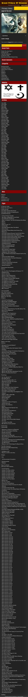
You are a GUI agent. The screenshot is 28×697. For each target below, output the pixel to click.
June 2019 (3, 188)
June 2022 (3, 146)
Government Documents (7, 267)
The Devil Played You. (7, 414)
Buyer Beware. (5, 346)
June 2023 (3, 129)
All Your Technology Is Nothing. (9, 430)
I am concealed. (5, 290)
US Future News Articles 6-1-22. (9, 670)
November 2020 (5, 164)
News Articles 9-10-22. (7, 598)
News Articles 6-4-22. (7, 587)
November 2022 (5, 139)
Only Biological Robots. (7, 606)
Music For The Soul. (6, 296)
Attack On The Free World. (8, 478)
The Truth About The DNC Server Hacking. (12, 656)
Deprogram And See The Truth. (9, 381)
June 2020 (3, 171)
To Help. (4, 664)
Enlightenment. (5, 272)
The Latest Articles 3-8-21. (8, 641)
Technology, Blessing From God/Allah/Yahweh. (13, 439)
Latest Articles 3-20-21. (7, 521)
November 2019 (5, 181)
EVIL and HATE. (5, 385)
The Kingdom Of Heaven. (8, 279)
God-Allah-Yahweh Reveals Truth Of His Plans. (13, 233)
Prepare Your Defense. (7, 404)
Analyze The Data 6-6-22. (8, 477)
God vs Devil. (5, 307)
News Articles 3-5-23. (7, 563)
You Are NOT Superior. (7, 689)
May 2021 (3, 155)
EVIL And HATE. (5, 384)
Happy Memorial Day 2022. (8, 510)
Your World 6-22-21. (6, 692)
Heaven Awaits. (5, 355)
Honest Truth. (5, 399)
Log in (3, 196)
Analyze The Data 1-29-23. (8, 470)
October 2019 (4, 183)
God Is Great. (5, 228)
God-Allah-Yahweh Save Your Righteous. (12, 234)
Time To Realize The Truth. (8, 336)
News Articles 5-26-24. (7, 574)
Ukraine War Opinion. (7, 667)
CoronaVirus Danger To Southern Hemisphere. (13, 351)
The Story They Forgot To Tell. (9, 653)
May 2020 (3, 172)
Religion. (3, 72)
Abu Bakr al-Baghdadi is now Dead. (10, 217)
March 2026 (4, 108)
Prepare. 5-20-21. (6, 320)
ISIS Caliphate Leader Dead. (8, 249)
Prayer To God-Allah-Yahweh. (9, 612)
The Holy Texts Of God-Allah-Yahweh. (11, 419)
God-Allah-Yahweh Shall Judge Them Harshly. (13, 236)
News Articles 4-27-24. (7, 567)
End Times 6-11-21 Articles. (8, 304)
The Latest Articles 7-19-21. (8, 646)
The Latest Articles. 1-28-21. (8, 648)
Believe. (4, 223)
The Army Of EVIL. (6, 326)
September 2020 (5, 167)
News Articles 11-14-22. (7, 545)
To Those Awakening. (7, 263)
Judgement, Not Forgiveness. (9, 252)
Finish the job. (5, 52)
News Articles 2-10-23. (7, 555)
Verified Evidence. (6, 265)
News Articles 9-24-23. (7, 602)
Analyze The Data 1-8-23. (8, 471)
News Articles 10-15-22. (7, 539)
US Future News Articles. (7, 466)
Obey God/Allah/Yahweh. (8, 317)
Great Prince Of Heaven (14, 3)
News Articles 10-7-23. (7, 544)
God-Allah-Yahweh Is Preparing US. (10, 212)
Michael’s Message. (6, 295)
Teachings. (4, 75)
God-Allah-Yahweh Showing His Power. (11, 237)
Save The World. (5, 465)
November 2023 (5, 122)
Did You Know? (5, 492)
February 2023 (4, 135)
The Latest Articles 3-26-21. (8, 640)
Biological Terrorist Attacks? (9, 345)
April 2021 (3, 156)
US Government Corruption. (9, 459)
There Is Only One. (6, 260)
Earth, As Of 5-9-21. (6, 383)
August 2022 (4, 143)
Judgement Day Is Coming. (8, 250)
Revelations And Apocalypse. (9, 324)
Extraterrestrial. (5, 66)
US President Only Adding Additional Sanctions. (13, 675)
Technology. (4, 76)
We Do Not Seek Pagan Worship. (10, 339)
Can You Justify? (6, 481)
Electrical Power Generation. (9, 352)
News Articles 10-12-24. (7, 537)
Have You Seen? (6, 513)
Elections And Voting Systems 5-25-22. (11, 494)
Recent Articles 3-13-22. (7, 614)
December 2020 (5, 162)
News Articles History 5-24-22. (9, 605)
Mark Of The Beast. (6, 528)
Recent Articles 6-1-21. (7, 615)
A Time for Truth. (5, 55)
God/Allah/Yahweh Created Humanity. (11, 240)
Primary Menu (7, 8)
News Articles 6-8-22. (7, 589)
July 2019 (3, 187)
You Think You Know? (7, 691)
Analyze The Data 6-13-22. (8, 476)
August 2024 (4, 113)
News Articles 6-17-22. (7, 580)
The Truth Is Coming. (7, 659)
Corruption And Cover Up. (8, 487)
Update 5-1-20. (5, 669)
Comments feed (5, 199)
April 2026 (3, 107)
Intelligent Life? (6, 451)
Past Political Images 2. (7, 608)
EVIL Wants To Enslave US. (8, 390)
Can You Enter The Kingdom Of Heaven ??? (12, 271)
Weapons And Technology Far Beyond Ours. (13, 444)
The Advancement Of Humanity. (9, 441)
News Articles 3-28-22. (7, 560)
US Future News (5, 79)
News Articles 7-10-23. (7, 590)
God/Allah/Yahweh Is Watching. (9, 242)
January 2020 (4, 178)
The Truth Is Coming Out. (8, 657)
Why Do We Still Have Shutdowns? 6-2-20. (12, 371)
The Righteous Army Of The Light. (10, 281)
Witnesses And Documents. (8, 686)
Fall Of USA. (5, 226)
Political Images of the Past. (8, 609)
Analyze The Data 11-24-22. (8, 473)
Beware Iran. (5, 480)
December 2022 (5, 137)
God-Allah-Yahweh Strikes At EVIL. (10, 239)
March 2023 (4, 133)
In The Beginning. (6, 519)
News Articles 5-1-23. (7, 571)
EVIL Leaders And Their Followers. (10, 387)
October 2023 (4, 123)
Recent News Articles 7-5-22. (9, 618)
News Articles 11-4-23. (7, 550)
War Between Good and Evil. (9, 423)
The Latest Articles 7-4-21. (8, 647)
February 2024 (4, 117)
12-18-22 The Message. (7, 300)
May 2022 (3, 148)
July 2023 (3, 127)
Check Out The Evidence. (8, 483)
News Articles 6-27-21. (7, 585)
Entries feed (4, 197)
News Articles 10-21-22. (7, 541)
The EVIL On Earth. (6, 416)
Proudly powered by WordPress (11, 696)
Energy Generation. (6, 432)
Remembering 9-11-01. (7, 323)
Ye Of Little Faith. (6, 688)
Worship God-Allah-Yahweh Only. (9, 57)
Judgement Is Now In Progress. (9, 401)
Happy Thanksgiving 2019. (8, 244)
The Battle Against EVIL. (8, 413)
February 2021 (4, 159)
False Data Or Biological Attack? (10, 497)
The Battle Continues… (7, 362)
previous (5, 35)
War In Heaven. (5, 288)
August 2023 (4, 126)
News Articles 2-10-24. (7, 557)
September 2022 (5, 142)
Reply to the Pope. (5, 341)
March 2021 (4, 158)
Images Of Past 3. (6, 516)
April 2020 (3, 174)
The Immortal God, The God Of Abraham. (12, 258)
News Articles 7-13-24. (7, 592)
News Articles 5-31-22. (7, 576)
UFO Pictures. (5, 666)
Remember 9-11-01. (6, 621)
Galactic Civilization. (7, 500)
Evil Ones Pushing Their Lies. (9, 388)
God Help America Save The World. (10, 227)
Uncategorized (5, 78)
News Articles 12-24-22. (7, 553)
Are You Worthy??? (6, 377)
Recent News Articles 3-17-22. (9, 617)
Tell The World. (5, 630)
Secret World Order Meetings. (9, 628)
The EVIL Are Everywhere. (8, 330)
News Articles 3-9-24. (7, 564)
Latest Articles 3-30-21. (7, 522)
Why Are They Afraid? (7, 369)
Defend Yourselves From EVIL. (9, 303)
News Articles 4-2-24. (7, 566)
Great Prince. (5, 311)
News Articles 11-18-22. (7, 548)
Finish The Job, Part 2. (6, 51)
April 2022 (3, 149)
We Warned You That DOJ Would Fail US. (12, 685)
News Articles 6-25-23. (7, 583)
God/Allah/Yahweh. (6, 68)
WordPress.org (5, 200)
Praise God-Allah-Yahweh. (8, 611)
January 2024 (4, 119)
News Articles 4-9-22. (7, 569)
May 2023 (3, 130)
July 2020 (3, 169)
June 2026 (3, 104)
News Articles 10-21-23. (7, 542)
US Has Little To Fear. (7, 672)
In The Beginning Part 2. (8, 518)
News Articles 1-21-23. (7, 532)
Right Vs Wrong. (6, 625)
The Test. (4, 420)
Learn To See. (5, 526)
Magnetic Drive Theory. (7, 358)
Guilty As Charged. (6, 396)
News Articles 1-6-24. (7, 535)
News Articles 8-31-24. (7, 595)
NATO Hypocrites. (6, 531)
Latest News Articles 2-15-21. (9, 525)
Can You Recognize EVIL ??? (9, 380)
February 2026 (4, 110)
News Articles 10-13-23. (7, 538)
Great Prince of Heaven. (7, 69)
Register (3, 194)
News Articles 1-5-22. (7, 534)
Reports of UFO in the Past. (8, 452)
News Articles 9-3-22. (7, 603)
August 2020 (4, 168)
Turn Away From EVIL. (7, 422)
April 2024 (3, 114)
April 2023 (3, 132)
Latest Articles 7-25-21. (7, 523)
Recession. (4, 619)
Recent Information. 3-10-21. (9, 321)
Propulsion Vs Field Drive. (8, 361)
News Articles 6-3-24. (7, 586)
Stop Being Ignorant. (7, 412)
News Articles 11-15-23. (7, 547)
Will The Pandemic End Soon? (9, 372)
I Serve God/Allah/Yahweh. (8, 246)
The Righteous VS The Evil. (8, 282)
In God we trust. (6, 247)
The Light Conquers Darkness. (9, 332)
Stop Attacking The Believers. (9, 410)
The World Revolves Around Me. (10, 284)
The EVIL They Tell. (6, 417)
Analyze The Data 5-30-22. (8, 474)
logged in (10, 42)
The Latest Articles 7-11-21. (8, 644)
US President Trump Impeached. (9, 682)
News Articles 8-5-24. (7, 596)
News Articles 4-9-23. (7, 570)
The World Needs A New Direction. (10, 364)
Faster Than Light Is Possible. (9, 353)
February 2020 (4, 177)
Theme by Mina (20, 696)
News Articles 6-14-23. (7, 579)
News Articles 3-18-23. (7, 558)
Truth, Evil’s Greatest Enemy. (9, 337)
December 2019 (5, 180)
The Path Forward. (6, 650)
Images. (3, 454)
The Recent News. (6, 651)
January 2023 (4, 136)
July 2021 (3, 152)
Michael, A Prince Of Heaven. (9, 276)
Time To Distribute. (6, 663)
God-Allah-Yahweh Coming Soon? (10, 502)
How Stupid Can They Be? (8, 435)
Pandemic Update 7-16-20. (8, 359)
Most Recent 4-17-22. (7, 316)
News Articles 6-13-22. (7, 577)
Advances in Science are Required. (10, 429)
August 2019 (4, 185)
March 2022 (4, 151)
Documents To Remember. (8, 493)
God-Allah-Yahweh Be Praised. (8, 210)
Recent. (4, 406)
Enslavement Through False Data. (10, 496)
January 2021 (4, 161)
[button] (2, 91)
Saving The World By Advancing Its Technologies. (14, 627)
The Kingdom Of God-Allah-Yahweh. (11, 278)
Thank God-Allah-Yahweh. (8, 256)
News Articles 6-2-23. (7, 582)
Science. (3, 73)
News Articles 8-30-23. (7, 593)
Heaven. (3, 71)
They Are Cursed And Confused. (10, 262)
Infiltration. (4, 400)
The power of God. (6, 259)
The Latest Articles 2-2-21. (8, 638)
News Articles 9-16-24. (7, 599)
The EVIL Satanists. (6, 54)
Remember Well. (6, 624)
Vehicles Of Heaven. (7, 287)
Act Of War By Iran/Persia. (8, 218)
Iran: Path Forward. (6, 292)
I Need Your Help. (6, 356)
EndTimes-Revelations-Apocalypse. (10, 305)
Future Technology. (6, 433)
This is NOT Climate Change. (9, 365)
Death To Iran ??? (6, 224)
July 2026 (3, 103)
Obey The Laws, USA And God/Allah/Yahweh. (13, 319)
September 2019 (5, 184)
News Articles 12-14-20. (7, 551)
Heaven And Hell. (6, 274)
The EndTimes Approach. (8, 329)
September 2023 (5, 124)
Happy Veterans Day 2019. (8, 512)
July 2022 (3, 145)
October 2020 (4, 165)
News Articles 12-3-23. (7, 554)
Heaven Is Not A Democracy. (8, 275)
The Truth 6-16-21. (6, 654)
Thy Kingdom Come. (7, 285)
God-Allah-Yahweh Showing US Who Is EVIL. (13, 509)
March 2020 (4, 175)
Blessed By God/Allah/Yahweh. (9, 301)
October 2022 (4, 140)
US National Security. (7, 673)
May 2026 (3, 106)
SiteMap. (3, 694)
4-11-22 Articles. (6, 468)
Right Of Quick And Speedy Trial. (10, 407)
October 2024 (4, 111)
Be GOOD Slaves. (6, 378)
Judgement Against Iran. (7, 293)
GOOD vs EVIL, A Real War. (8, 394)
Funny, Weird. (5, 499)
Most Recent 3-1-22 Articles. (9, 529)
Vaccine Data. (5, 683)
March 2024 (4, 116)
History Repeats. (6, 397)
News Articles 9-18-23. (7, 601)
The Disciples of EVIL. (7, 327)
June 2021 (3, 153)
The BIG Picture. (6, 442)
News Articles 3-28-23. (7, 561)
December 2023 (5, 120)
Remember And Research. (8, 622)
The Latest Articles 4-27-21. (8, 643)
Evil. (3, 457)
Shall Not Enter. (5, 409)
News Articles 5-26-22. (7, 573)
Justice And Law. (6, 403)
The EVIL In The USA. (7, 634)
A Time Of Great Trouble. (8, 215)
